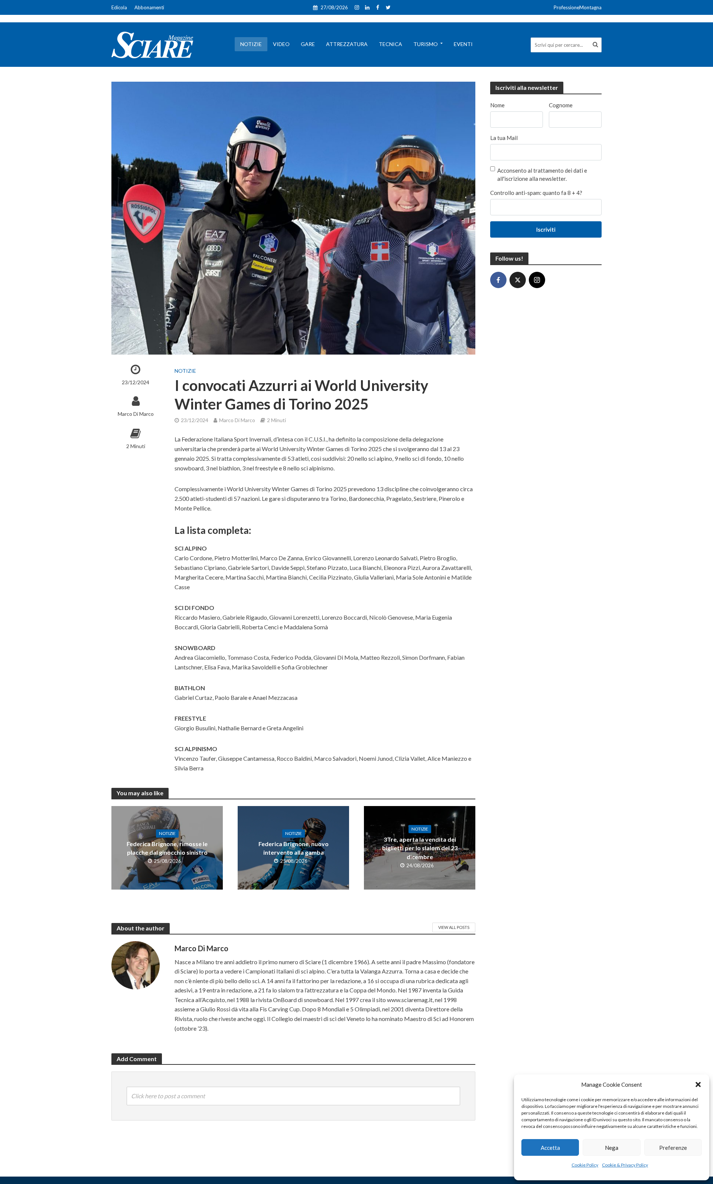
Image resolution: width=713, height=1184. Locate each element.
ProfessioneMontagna (578, 7)
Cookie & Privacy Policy (625, 1165)
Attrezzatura (347, 44)
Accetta (550, 1147)
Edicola (119, 7)
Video (281, 44)
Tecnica (390, 44)
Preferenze (673, 1147)
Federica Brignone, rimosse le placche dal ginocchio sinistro (167, 848)
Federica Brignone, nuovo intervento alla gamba (293, 848)
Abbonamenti (149, 7)
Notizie (251, 44)
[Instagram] (537, 280)
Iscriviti (546, 229)
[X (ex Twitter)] (517, 280)
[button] (698, 1084)
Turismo (425, 44)
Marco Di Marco (136, 414)
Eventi (463, 44)
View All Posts (453, 927)
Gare (308, 44)
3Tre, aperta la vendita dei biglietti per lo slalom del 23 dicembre (420, 848)
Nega (611, 1147)
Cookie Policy (585, 1165)
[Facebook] (498, 280)
